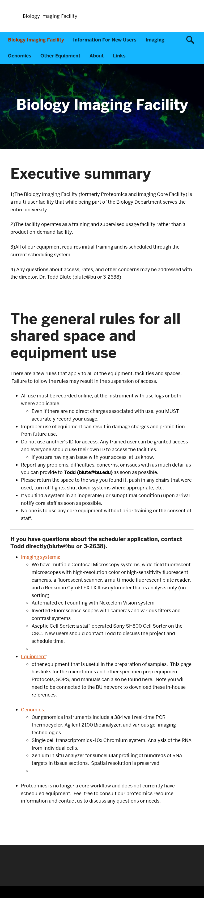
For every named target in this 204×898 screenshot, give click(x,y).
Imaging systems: (40, 557)
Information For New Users (105, 40)
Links (119, 56)
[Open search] (192, 40)
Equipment (33, 656)
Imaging (155, 40)
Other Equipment (60, 56)
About (97, 56)
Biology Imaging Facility (36, 40)
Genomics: (33, 710)
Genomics (19, 56)
